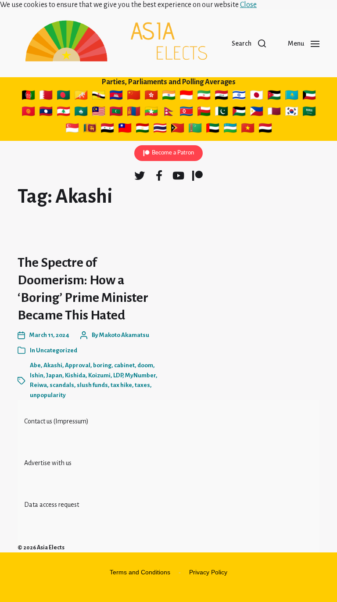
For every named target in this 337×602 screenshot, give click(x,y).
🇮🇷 (204, 96)
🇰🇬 (28, 112)
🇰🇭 (116, 96)
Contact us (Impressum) (56, 421)
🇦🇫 (28, 96)
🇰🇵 (186, 112)
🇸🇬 (72, 129)
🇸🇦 (309, 112)
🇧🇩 (63, 96)
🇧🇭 (47, 96)
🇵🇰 (221, 112)
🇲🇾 (99, 112)
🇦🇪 (213, 129)
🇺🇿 (230, 129)
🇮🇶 (222, 96)
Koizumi (99, 375)
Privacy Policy (208, 572)
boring (102, 365)
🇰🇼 (310, 96)
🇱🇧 (63, 112)
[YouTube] (178, 175)
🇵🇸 (239, 112)
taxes (142, 385)
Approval (77, 365)
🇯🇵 (257, 96)
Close (248, 5)
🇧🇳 (100, 96)
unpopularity (48, 395)
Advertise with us (48, 462)
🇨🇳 (135, 96)
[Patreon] (197, 175)
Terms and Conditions (140, 572)
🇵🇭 (256, 112)
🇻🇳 (248, 129)
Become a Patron (173, 153)
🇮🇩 (186, 96)
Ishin (36, 375)
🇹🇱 (177, 129)
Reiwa (38, 385)
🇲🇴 (81, 112)
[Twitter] (139, 175)
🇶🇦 (275, 112)
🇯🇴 (275, 96)
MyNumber (140, 375)
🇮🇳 (170, 96)
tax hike (121, 385)
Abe (35, 365)
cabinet (124, 365)
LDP (117, 375)
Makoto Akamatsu (124, 335)
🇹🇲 (195, 129)
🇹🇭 (160, 129)
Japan (54, 375)
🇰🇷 (292, 112)
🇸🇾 (108, 129)
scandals (62, 385)
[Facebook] (158, 175)
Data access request (51, 504)
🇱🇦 (46, 112)
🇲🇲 (151, 112)
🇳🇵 (170, 112)
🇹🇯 (142, 129)
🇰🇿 (292, 96)
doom (145, 365)
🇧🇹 (82, 96)
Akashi (52, 365)
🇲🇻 (116, 112)
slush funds (92, 385)
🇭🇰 (151, 96)
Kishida (75, 375)
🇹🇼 (126, 129)
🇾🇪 (266, 129)
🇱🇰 (90, 129)
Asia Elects (51, 548)
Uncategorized (56, 350)
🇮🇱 (240, 96)
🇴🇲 (205, 112)
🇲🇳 (134, 112)
